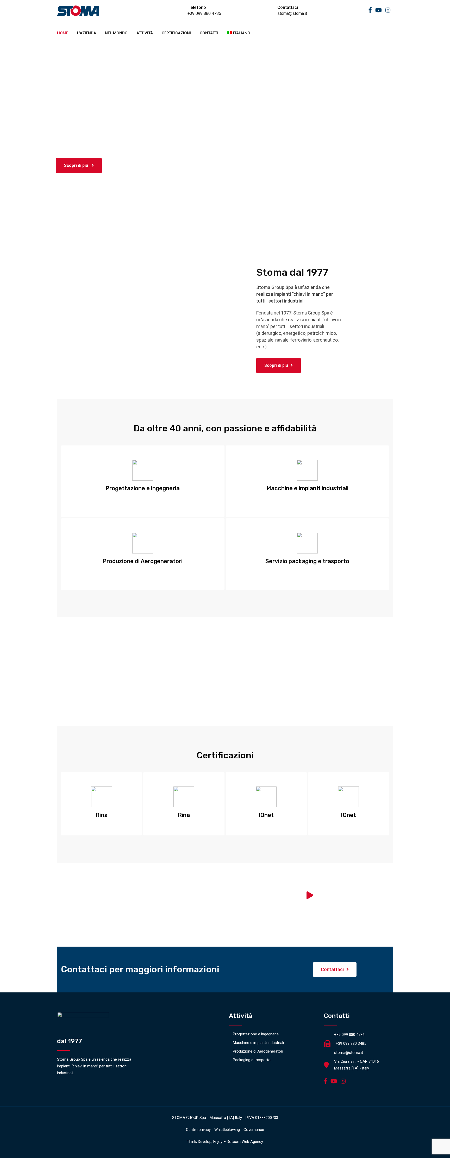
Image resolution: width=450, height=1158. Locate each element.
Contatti (209, 33)
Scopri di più (76, 165)
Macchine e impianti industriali (258, 1042)
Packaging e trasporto (252, 1060)
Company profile (141, 912)
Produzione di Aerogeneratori (258, 1051)
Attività (144, 33)
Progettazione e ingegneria (256, 1034)
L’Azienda (86, 33)
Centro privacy (198, 1129)
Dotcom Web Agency (245, 1141)
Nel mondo (116, 33)
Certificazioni (176, 33)
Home (62, 33)
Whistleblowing (227, 1129)
